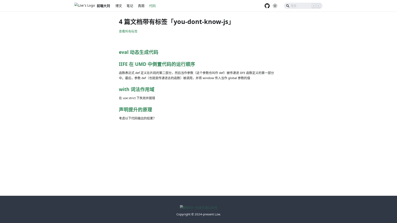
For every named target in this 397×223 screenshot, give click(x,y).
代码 (152, 6)
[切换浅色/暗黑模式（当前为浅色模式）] (275, 6)
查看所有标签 (128, 31)
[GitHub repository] (267, 5)
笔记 (130, 6)
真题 (141, 6)
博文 (118, 6)
